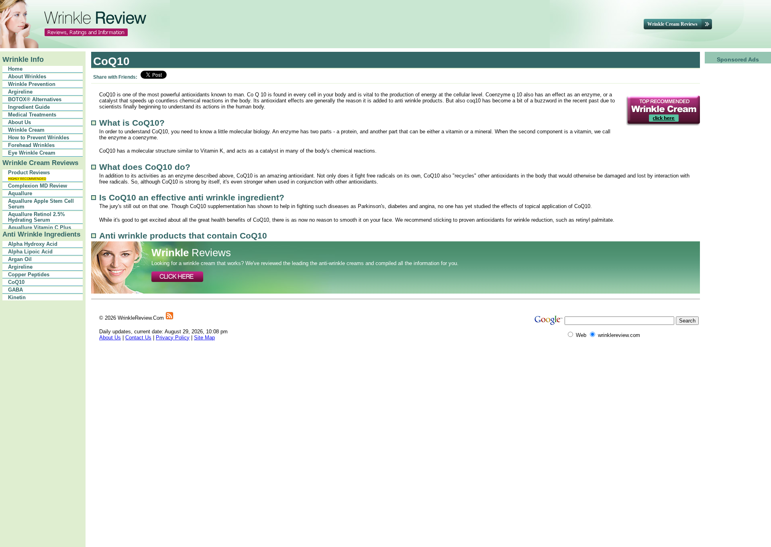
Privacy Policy (173, 338)
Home (15, 69)
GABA (15, 290)
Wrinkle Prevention (31, 84)
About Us (19, 122)
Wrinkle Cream (26, 130)
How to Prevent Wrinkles (38, 138)
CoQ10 (16, 282)
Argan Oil (20, 259)
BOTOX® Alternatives (34, 99)
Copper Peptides (28, 275)
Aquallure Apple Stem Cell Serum (41, 204)
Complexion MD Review (37, 186)
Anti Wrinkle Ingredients (41, 234)
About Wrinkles (27, 77)
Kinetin (17, 297)
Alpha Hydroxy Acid (32, 244)
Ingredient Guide (29, 107)
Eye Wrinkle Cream (31, 153)
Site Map (204, 338)
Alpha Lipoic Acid (30, 252)
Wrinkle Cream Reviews (40, 163)
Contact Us (138, 338)
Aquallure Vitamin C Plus (39, 228)
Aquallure (20, 193)
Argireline (20, 92)
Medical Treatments (32, 115)
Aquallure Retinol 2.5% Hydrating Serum (36, 217)
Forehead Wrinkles (31, 145)
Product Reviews (29, 175)
